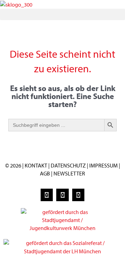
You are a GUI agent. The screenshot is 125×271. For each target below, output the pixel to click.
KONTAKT (36, 165)
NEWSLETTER (69, 173)
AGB (45, 173)
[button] (62, 14)
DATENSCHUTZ (69, 165)
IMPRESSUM (103, 165)
